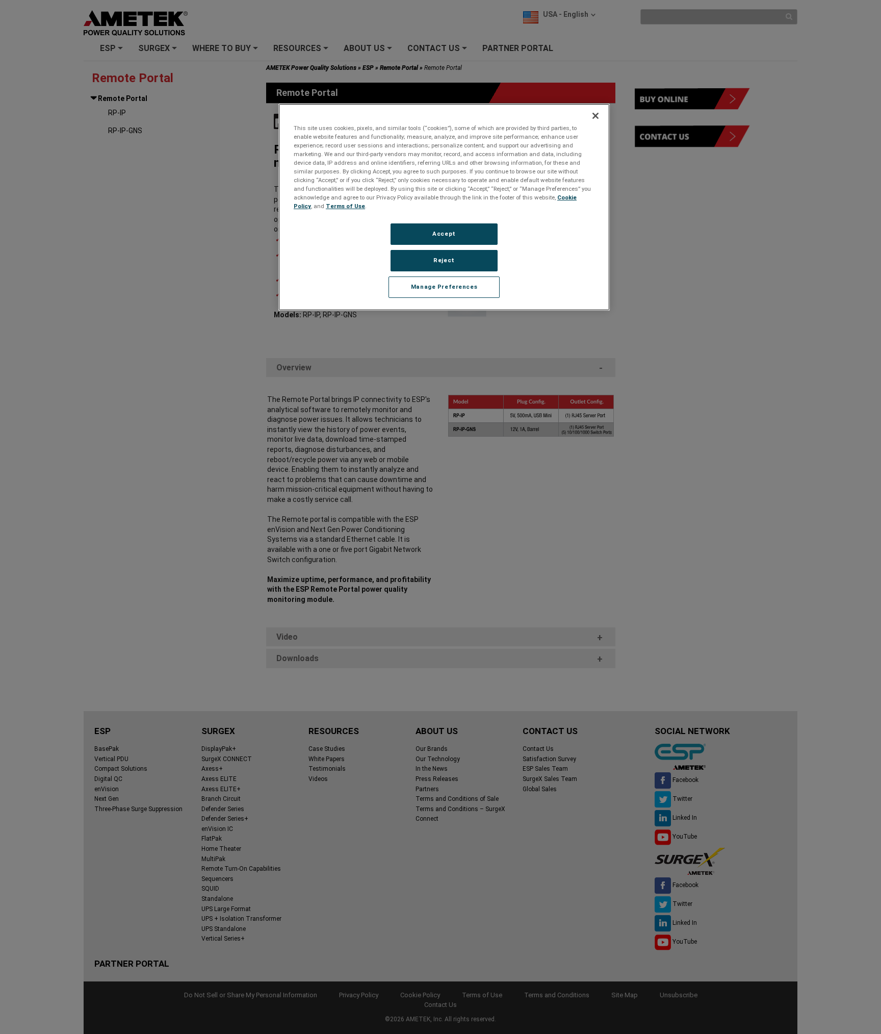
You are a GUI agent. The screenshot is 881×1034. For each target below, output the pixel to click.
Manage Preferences (444, 286)
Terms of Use (345, 206)
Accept (443, 233)
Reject (443, 260)
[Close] (595, 116)
